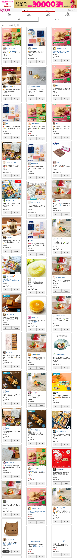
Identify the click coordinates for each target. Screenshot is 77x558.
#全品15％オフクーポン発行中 (36, 511)
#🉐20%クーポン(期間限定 (10, 51)
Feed (9, 14)
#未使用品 (8, 544)
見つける (28, 14)
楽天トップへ (72, 10)
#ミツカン (34, 513)
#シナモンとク (62, 52)
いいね (16, 61)
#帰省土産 (7, 465)
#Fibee (55, 51)
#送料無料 (5, 279)
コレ (8, 61)
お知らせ (48, 14)
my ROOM (67, 14)
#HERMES (14, 544)
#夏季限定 (34, 551)
